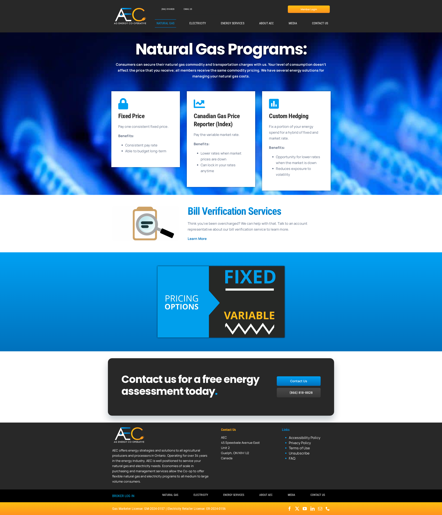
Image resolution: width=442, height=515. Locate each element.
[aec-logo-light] (130, 8)
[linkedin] (312, 509)
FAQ (292, 458)
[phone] (328, 509)
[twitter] (297, 509)
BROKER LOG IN (123, 496)
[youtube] (305, 509)
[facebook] (289, 509)
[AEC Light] (129, 427)
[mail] (320, 509)
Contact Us (228, 430)
